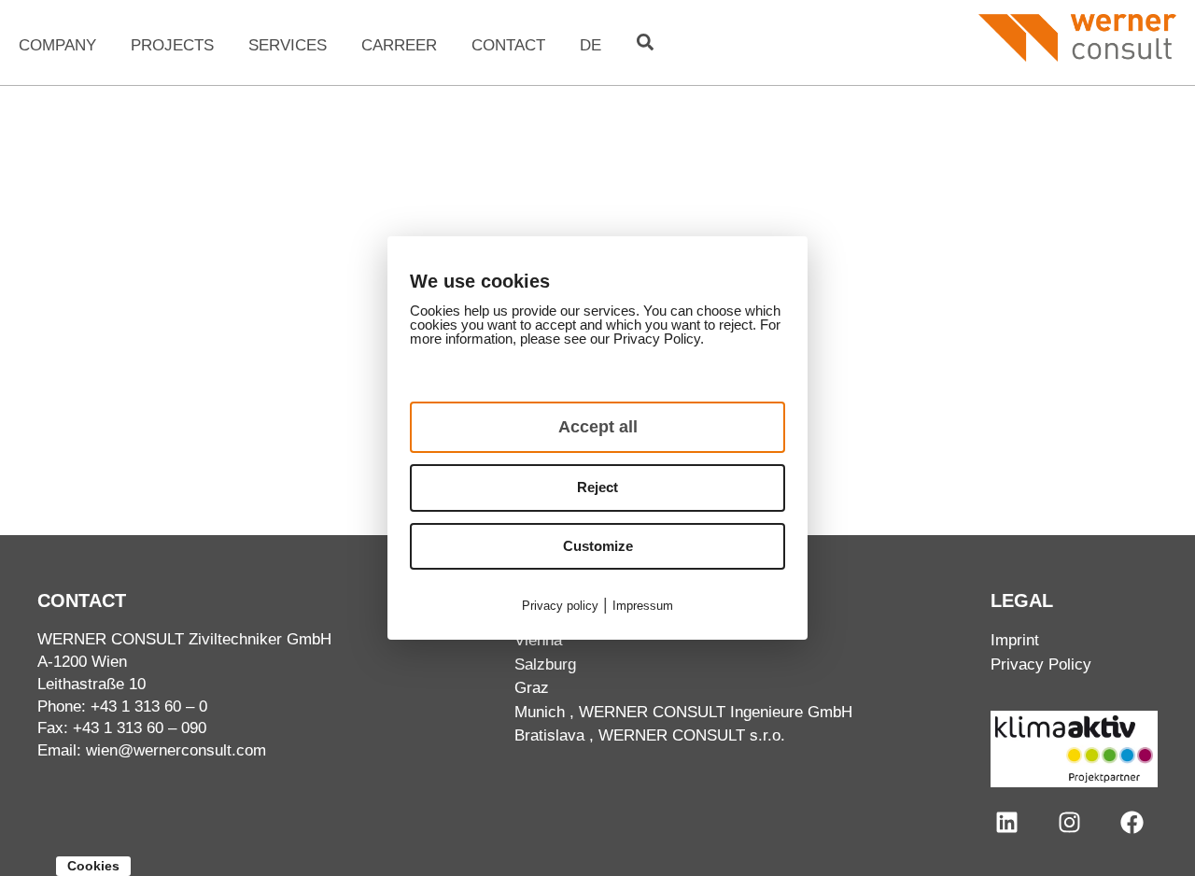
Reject (597, 487)
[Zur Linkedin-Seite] (1007, 822)
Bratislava (549, 735)
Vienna (538, 640)
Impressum (642, 606)
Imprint (1015, 640)
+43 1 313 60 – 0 (149, 706)
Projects (172, 45)
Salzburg (545, 664)
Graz (531, 688)
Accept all (598, 426)
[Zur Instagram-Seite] (1069, 822)
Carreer (399, 45)
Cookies (93, 865)
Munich (539, 712)
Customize (598, 546)
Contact (508, 45)
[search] (645, 42)
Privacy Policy (1041, 664)
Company (57, 45)
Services (287, 45)
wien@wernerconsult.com (176, 750)
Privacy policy (560, 606)
